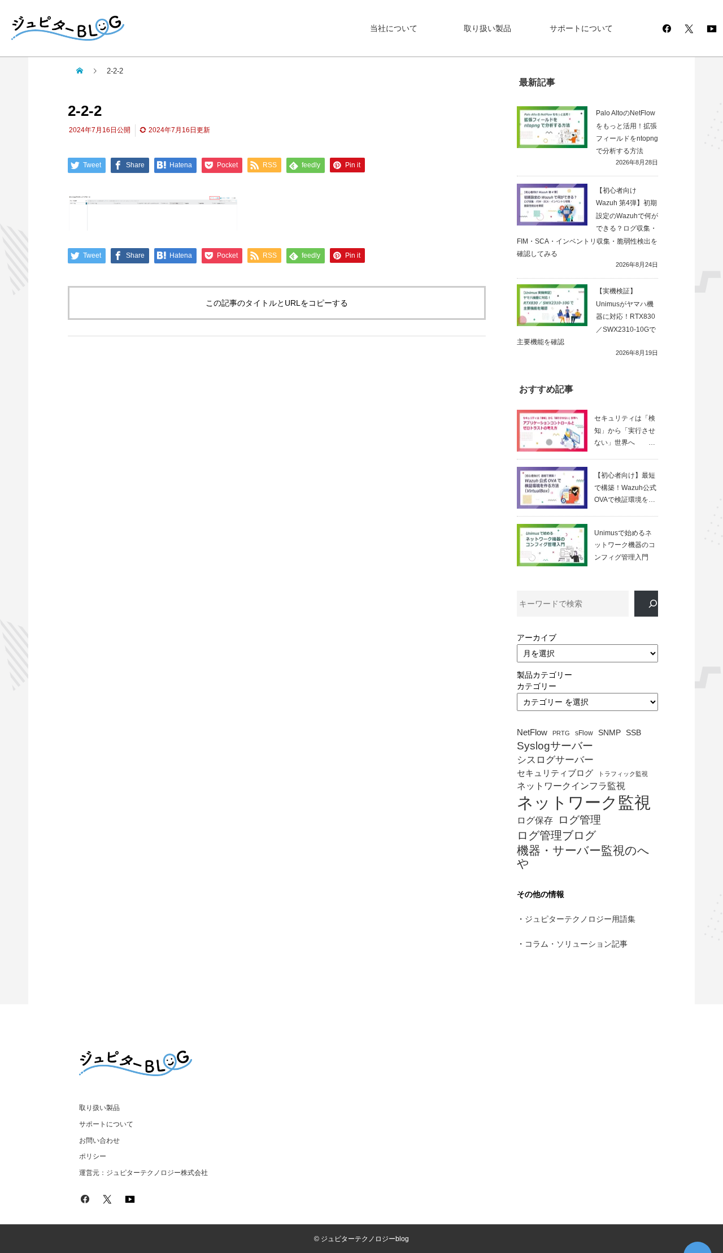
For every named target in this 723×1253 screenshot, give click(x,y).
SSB (633, 733)
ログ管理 (579, 820)
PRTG (561, 733)
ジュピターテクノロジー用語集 (580, 919)
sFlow (584, 733)
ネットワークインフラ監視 (571, 786)
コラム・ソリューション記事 (576, 943)
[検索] (646, 604)
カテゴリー (536, 686)
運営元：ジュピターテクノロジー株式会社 (143, 1173)
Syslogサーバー (555, 746)
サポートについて (581, 28)
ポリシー (92, 1156)
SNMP (609, 733)
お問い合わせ (99, 1140)
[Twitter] (689, 28)
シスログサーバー (555, 760)
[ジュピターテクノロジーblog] (56, 28)
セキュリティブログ (555, 773)
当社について (393, 28)
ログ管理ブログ (556, 835)
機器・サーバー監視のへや (583, 857)
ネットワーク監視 (584, 803)
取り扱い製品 (487, 28)
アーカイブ (536, 637)
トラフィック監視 (623, 774)
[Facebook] (666, 28)
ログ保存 (535, 820)
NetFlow (532, 732)
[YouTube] (711, 28)
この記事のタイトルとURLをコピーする (277, 302)
